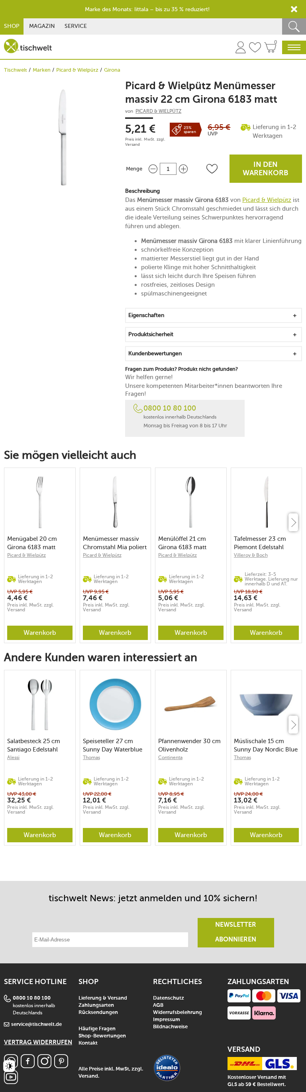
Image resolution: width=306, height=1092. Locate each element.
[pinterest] (61, 1066)
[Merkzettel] (255, 48)
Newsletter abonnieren (235, 932)
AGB (158, 1005)
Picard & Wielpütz (77, 70)
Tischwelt (15, 70)
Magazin (42, 26)
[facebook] (28, 1066)
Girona (112, 70)
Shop (12, 26)
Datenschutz (168, 998)
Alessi (13, 757)
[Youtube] (11, 1081)
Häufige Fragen (97, 1028)
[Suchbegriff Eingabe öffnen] (294, 26)
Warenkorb (40, 632)
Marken (42, 70)
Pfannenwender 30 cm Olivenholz (189, 745)
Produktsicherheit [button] (150, 334)
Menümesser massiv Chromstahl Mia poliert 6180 (115, 543)
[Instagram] (44, 1066)
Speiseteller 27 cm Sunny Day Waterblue (112, 745)
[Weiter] (293, 522)
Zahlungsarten (96, 1005)
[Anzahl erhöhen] (183, 169)
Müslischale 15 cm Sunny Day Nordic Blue (266, 745)
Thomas (91, 757)
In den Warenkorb (265, 169)
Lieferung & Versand (102, 998)
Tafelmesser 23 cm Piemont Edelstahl (260, 543)
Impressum (166, 1019)
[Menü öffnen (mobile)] (294, 47)
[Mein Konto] (240, 48)
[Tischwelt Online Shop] (28, 46)
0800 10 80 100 (169, 408)
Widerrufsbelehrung (177, 1012)
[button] (212, 168)
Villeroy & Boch (251, 555)
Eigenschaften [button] (146, 315)
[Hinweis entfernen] (294, 9)
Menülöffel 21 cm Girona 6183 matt (182, 543)
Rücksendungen (98, 1012)
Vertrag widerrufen (38, 1042)
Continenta (170, 757)
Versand (132, 144)
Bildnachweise (170, 1026)
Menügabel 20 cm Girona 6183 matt (32, 543)
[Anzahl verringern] (153, 169)
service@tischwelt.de (36, 1024)
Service (76, 26)
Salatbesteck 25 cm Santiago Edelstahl (33, 745)
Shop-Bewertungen (102, 1036)
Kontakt (88, 1043)
